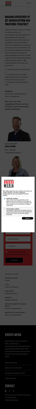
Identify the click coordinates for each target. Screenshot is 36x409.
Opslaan (27, 218)
